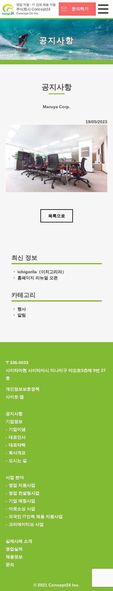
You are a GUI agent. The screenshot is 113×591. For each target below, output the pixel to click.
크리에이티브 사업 (26, 524)
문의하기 (80, 9)
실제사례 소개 (19, 541)
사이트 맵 (15, 396)
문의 (10, 564)
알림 (21, 315)
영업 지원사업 (22, 485)
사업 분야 (15, 477)
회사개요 (17, 452)
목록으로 (56, 215)
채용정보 (14, 556)
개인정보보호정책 (22, 389)
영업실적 (14, 549)
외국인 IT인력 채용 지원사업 (36, 516)
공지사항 (14, 413)
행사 (21, 309)
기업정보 (14, 421)
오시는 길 (18, 460)
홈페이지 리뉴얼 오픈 (37, 277)
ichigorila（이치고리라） (41, 271)
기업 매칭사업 (22, 500)
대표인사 (17, 437)
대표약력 (17, 444)
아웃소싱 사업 (22, 508)
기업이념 (17, 429)
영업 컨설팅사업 (24, 493)
